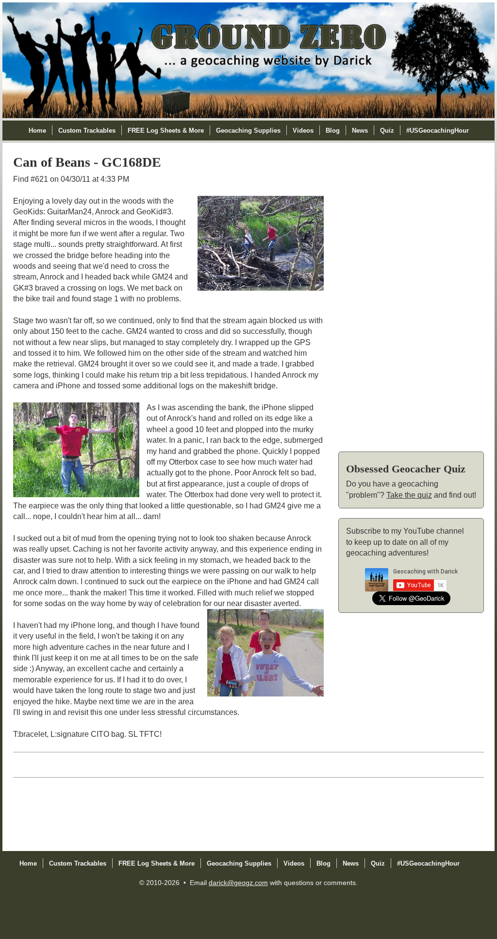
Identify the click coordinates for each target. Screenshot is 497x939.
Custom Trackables (87, 130)
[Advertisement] (411, 296)
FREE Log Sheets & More (166, 130)
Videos (303, 130)
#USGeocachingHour (437, 130)
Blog (333, 130)
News (360, 130)
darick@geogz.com (238, 883)
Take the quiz (409, 495)
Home (37, 130)
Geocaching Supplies (248, 130)
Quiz (387, 130)
